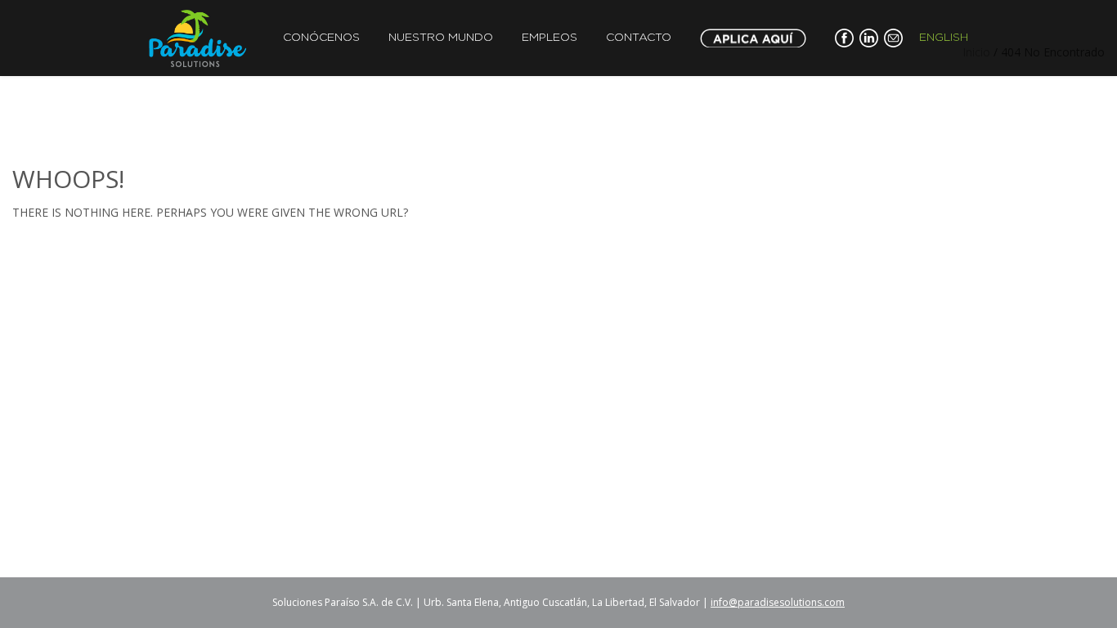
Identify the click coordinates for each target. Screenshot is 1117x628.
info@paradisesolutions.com (778, 602)
